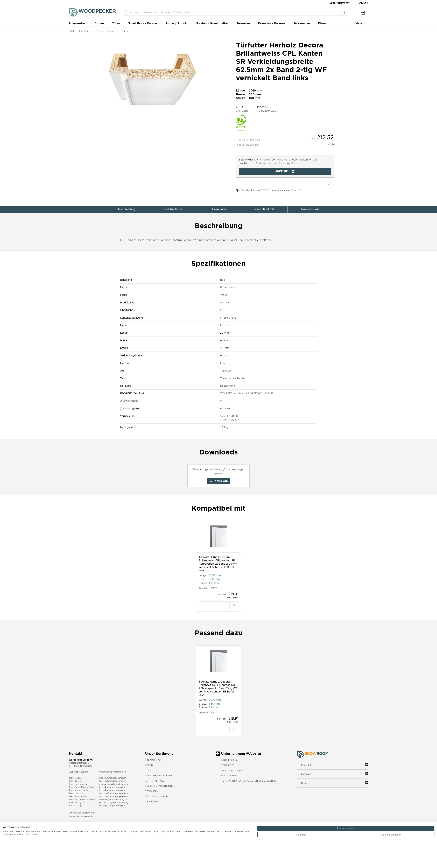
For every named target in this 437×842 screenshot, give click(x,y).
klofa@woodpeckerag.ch (112, 787)
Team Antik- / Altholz (80, 790)
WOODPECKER (229, 760)
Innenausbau (77, 23)
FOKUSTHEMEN (229, 775)
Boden (99, 23)
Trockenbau (302, 23)
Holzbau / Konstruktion (212, 23)
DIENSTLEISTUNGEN (231, 770)
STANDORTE (227, 765)
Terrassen (243, 23)
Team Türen (75, 781)
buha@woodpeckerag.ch (112, 805)
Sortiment (84, 31)
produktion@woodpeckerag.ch (115, 802)
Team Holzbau (76, 793)
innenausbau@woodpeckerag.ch (115, 784)
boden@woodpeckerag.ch (112, 778)
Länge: (203, 575)
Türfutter (109, 31)
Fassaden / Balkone (271, 23)
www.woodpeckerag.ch (81, 816)
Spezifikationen (173, 209)
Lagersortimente (339, 2)
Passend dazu (310, 209)
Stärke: (203, 583)
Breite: (203, 579)
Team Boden (75, 778)
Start (71, 31)
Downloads (218, 209)
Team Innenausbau (78, 784)
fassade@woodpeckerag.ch (113, 799)
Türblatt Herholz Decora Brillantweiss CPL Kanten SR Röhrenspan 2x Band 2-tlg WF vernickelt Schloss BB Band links (218, 564)
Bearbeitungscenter (79, 802)
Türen (116, 23)
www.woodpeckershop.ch (82, 813)
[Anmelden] (363, 12)
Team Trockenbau (78, 796)
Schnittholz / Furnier (142, 23)
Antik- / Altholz (177, 23)
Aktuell (363, 2)
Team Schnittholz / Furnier (82, 787)
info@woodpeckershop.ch (112, 772)
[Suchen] (343, 12)
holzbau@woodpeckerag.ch (113, 793)
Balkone (91, 799)
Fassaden (79, 799)
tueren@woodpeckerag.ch (112, 781)
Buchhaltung (75, 805)
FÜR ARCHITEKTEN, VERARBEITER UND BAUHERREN (249, 781)
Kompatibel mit (263, 209)
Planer (322, 23)
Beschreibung (126, 209)
